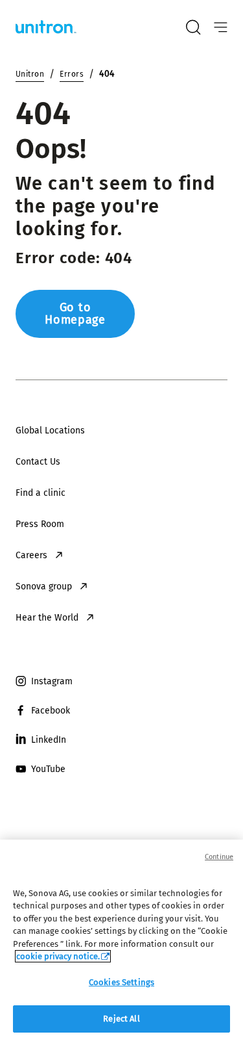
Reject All (121, 1019)
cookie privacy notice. (58, 956)
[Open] (220, 27)
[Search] (193, 27)
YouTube (48, 769)
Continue (219, 857)
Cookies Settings (121, 982)
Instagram (52, 681)
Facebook (50, 710)
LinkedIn (48, 739)
